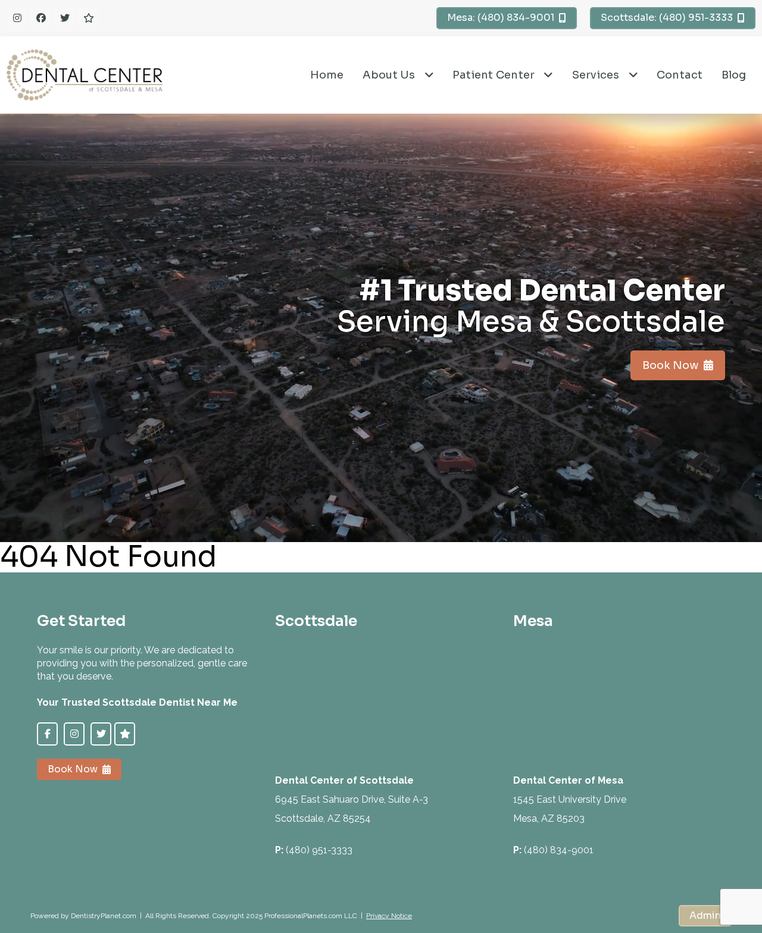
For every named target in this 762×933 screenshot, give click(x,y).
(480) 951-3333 (319, 850)
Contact (680, 75)
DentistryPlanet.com (103, 916)
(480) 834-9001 (559, 850)
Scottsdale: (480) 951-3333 (667, 17)
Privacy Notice (389, 916)
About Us (389, 75)
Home (327, 75)
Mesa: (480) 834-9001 (500, 17)
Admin (705, 915)
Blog (734, 75)
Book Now (670, 365)
